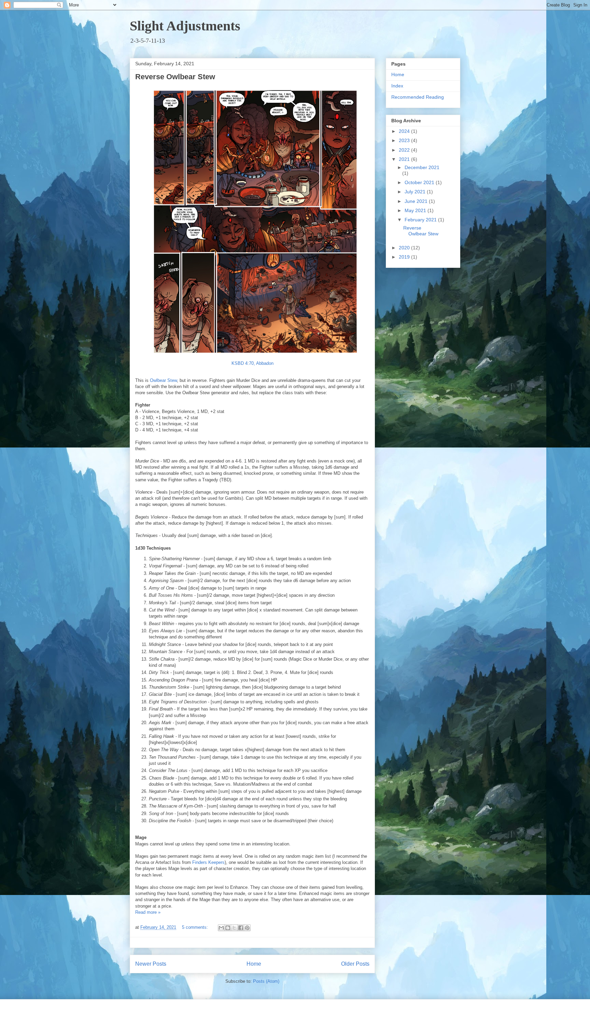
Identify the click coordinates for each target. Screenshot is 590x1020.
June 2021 (417, 201)
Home (254, 964)
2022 (405, 150)
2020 (405, 247)
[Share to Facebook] (240, 927)
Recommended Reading (417, 97)
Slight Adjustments (185, 25)
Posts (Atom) (266, 981)
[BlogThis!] (227, 927)
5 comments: (195, 927)
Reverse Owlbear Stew (175, 76)
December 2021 (422, 167)
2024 (405, 131)
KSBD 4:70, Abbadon (252, 363)
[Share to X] (234, 927)
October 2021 (420, 182)
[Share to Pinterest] (247, 927)
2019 (405, 257)
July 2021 (416, 191)
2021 (405, 159)
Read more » (147, 912)
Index (397, 85)
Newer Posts (150, 964)
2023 (405, 140)
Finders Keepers (208, 862)
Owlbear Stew (163, 380)
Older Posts (355, 964)
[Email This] (221, 927)
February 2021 (421, 219)
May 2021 (416, 210)
